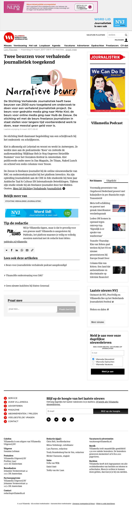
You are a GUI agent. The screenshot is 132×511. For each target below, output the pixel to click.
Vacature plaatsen (95, 35)
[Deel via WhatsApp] (21, 249)
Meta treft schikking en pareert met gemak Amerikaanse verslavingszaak (100, 208)
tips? (58, 438)
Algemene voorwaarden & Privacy (83, 504)
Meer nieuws (97, 322)
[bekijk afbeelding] (42, 82)
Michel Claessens (54, 456)
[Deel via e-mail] (27, 249)
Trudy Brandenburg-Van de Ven (60, 452)
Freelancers (112, 45)
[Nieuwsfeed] (49, 419)
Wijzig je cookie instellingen (105, 504)
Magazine (13, 410)
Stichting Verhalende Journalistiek (23, 201)
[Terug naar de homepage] (15, 37)
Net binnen (96, 180)
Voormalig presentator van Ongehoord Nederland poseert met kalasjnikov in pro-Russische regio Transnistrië (107, 193)
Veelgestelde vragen (21, 417)
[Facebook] (64, 419)
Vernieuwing (20, 45)
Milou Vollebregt (54, 445)
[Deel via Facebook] (11, 249)
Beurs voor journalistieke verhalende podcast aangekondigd (36, 265)
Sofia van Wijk (53, 463)
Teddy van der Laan (55, 470)
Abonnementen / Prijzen (23, 414)
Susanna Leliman (11, 451)
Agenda (56, 45)
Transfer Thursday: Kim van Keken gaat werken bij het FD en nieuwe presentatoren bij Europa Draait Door (100, 249)
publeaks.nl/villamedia (15, 241)
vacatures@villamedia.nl (100, 441)
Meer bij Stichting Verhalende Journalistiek (37, 188)
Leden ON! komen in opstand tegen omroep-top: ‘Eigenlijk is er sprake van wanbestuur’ (100, 227)
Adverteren (83, 45)
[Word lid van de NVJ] (104, 22)
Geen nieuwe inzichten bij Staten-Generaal (27, 285)
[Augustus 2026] (107, 57)
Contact (13, 421)
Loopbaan (44, 45)
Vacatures (69, 45)
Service (12, 398)
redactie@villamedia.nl (14, 493)
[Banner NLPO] (51, 7)
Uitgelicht (111, 180)
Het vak (33, 45)
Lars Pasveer (11, 49)
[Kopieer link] (32, 249)
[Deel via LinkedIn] (16, 249)
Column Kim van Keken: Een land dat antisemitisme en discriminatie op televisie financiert (100, 270)
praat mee (71, 49)
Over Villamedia (18, 402)
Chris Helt (51, 441)
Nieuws (8, 45)
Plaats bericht (66, 309)
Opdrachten (97, 45)
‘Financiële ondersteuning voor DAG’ (24, 275)
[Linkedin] (72, 419)
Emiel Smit (51, 466)
